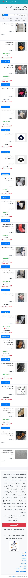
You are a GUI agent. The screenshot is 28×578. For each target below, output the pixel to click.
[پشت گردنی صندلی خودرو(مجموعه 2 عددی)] (21, 70)
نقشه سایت (22, 566)
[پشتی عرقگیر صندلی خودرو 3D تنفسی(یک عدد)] (21, 367)
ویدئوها (23, 553)
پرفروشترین (17, 20)
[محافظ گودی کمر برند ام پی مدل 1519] (21, 252)
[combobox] (18, 15)
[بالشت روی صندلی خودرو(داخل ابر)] (21, 93)
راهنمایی (22, 555)
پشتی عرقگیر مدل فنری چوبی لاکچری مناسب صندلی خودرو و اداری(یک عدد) (7, 434)
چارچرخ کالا (13, 576)
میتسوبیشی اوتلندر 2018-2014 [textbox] (20, 15)
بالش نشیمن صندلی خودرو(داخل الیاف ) (9, 43)
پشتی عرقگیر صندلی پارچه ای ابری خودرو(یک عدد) (7, 179)
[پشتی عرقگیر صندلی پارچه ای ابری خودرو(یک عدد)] (21, 182)
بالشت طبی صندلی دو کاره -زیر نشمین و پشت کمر (7, 387)
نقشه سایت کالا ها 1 (20, 569)
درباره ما (23, 563)
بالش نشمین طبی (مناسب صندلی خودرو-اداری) (8, 157)
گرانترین (3, 19)
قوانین (23, 558)
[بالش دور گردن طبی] (21, 138)
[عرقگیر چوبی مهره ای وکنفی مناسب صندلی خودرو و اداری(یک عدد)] (21, 344)
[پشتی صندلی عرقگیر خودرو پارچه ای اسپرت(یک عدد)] (21, 275)
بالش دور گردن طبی (9, 134)
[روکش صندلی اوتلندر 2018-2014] (21, 28)
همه (11, 20)
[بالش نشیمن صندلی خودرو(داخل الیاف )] (21, 46)
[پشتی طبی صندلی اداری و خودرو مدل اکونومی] (21, 205)
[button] (25, 2)
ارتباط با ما (23, 561)
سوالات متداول (13, 525)
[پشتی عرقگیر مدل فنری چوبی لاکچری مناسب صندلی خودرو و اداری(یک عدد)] (21, 436)
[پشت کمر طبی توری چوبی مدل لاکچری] (21, 298)
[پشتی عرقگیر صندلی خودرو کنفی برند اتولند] (21, 320)
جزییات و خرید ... (5, 61)
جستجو (5, 15)
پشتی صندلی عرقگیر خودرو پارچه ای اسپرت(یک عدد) (7, 271)
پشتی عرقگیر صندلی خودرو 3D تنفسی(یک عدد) (7, 364)
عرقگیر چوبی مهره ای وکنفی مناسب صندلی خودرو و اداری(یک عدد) (8, 342)
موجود (23, 20)
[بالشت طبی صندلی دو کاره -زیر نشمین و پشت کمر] (21, 391)
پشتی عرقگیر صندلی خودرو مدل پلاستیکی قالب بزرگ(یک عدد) (7, 226)
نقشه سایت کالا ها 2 (20, 571)
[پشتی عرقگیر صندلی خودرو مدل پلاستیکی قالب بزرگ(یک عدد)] (21, 228)
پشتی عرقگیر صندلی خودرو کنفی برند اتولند (7, 317)
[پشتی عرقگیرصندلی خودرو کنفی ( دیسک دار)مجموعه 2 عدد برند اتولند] (21, 413)
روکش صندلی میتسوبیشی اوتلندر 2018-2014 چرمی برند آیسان (7, 452)
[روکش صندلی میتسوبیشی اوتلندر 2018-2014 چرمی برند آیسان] (21, 454)
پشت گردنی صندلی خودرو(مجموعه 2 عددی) (8, 66)
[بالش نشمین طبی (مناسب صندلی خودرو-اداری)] (21, 160)
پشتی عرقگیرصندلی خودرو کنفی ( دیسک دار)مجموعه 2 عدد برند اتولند (8, 410)
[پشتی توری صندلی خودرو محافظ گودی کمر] (21, 115)
